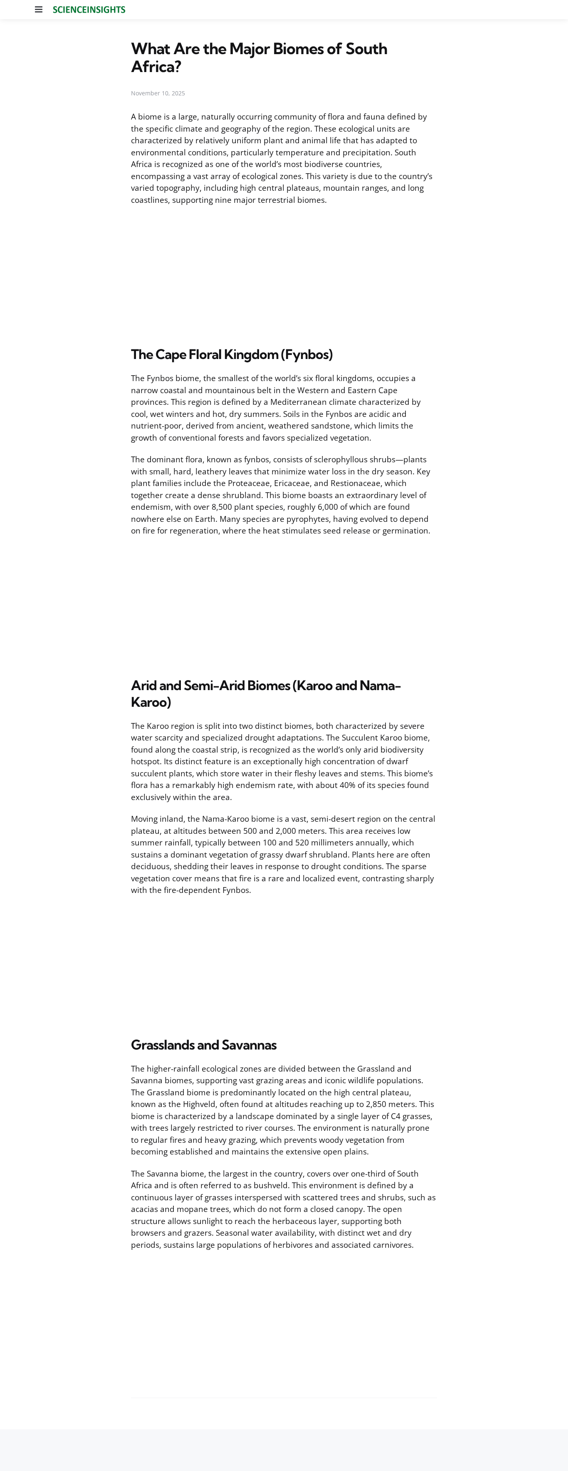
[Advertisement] (284, 274)
